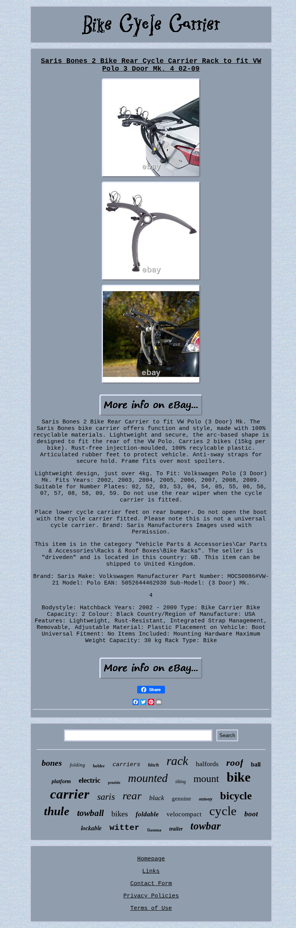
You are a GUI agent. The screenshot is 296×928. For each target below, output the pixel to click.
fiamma (154, 830)
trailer (176, 829)
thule (56, 811)
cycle (223, 811)
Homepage (151, 859)
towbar (205, 826)
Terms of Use (151, 908)
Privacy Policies (151, 896)
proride (114, 782)
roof (234, 762)
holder (99, 765)
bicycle (236, 796)
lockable (91, 828)
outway (205, 799)
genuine (181, 798)
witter (124, 827)
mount (206, 778)
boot (251, 814)
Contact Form (151, 883)
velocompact (184, 814)
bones (52, 763)
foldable (147, 814)
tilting (180, 781)
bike (239, 777)
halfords (207, 764)
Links (151, 871)
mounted (148, 778)
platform (61, 781)
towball (90, 813)
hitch (153, 765)
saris (106, 797)
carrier (69, 794)
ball (256, 764)
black (156, 798)
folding (77, 765)
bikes (119, 813)
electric (89, 780)
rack (177, 761)
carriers (126, 764)
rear (132, 795)
